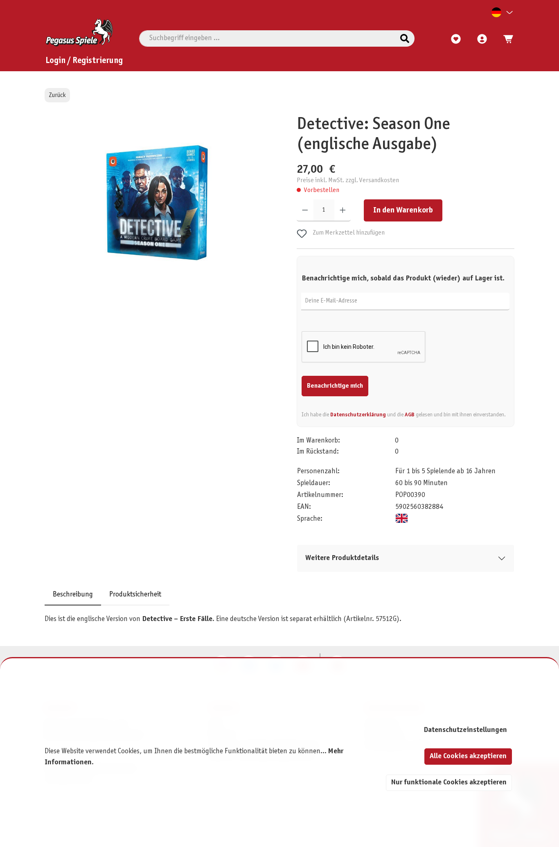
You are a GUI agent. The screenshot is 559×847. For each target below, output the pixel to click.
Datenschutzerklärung (358, 415)
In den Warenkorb (403, 211)
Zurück (57, 95)
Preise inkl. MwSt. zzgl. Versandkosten (348, 180)
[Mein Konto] (482, 39)
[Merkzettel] (456, 39)
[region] (158, 212)
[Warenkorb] (505, 39)
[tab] (73, 594)
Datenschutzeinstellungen (465, 730)
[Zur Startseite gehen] (79, 32)
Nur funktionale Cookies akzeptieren (449, 782)
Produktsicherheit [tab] (135, 594)
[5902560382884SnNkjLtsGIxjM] (157, 202)
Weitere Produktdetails (342, 558)
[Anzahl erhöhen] (342, 211)
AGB (410, 415)
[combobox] (267, 38)
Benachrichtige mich (335, 386)
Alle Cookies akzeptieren (468, 756)
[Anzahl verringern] (305, 211)
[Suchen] (405, 38)
